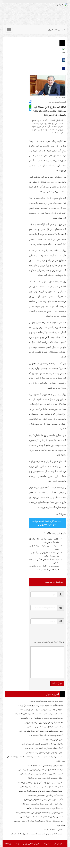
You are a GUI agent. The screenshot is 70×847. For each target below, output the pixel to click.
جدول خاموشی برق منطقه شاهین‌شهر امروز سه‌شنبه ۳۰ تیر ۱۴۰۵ (39, 812)
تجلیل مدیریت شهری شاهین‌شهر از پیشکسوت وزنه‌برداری (41, 787)
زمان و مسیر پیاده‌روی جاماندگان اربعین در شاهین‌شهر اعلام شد (39, 782)
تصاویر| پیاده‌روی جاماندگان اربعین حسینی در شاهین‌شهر (41, 774)
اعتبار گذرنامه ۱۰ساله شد (53, 829)
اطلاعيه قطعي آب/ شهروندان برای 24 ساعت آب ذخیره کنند (44, 540)
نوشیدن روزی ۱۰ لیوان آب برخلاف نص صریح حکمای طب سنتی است (44, 567)
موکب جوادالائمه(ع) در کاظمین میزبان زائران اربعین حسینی (41, 769)
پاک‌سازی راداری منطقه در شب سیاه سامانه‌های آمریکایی (41, 816)
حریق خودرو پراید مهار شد (53, 739)
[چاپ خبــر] (30, 98)
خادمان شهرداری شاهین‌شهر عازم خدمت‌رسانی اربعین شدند (41, 791)
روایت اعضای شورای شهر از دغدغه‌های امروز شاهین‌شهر (41, 718)
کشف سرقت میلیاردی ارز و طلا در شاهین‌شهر (46, 735)
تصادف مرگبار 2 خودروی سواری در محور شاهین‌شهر (43, 722)
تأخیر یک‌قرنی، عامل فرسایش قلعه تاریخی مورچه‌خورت (43, 799)
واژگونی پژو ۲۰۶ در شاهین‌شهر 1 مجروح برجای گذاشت (42, 744)
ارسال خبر (58, 843)
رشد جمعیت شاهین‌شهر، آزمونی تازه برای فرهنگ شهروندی (41, 731)
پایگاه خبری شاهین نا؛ (44, 141)
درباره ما (17, 843)
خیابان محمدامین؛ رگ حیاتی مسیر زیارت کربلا (45, 778)
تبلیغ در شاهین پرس (31, 843)
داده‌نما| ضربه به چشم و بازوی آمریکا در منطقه (45, 808)
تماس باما (47, 843)
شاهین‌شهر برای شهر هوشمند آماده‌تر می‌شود (46, 701)
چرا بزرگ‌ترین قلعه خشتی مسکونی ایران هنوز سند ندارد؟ (42, 804)
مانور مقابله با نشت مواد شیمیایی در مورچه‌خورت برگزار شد (40, 705)
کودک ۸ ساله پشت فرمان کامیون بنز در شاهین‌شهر (44, 748)
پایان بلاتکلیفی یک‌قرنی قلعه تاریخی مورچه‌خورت (45, 795)
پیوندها (8, 843)
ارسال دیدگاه (57, 683)
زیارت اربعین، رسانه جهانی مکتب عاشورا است (46, 765)
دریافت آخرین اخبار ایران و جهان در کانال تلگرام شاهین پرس (46, 523)
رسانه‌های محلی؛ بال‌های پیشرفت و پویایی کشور (45, 727)
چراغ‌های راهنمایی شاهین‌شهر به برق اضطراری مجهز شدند (41, 709)
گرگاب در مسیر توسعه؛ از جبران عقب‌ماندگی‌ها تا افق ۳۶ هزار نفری (38, 714)
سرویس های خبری (56, 29)
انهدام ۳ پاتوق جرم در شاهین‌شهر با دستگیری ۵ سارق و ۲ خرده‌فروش (37, 834)
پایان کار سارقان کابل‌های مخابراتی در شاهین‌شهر (44, 752)
